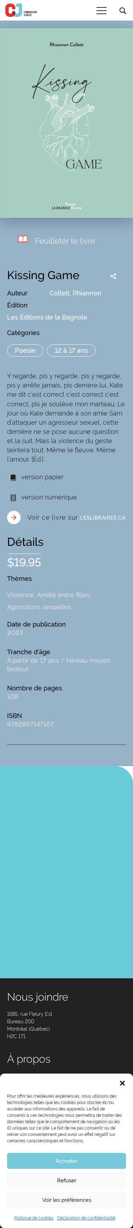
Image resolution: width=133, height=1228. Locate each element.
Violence (20, 595)
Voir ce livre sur (76, 517)
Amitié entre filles (63, 595)
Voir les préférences (66, 1200)
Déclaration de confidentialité (86, 1218)
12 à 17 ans (71, 350)
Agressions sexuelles (39, 607)
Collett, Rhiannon (75, 293)
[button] (122, 1082)
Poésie (25, 350)
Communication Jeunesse (21, 10)
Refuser (66, 1180)
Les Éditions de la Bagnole (47, 317)
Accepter (66, 1161)
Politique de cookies (34, 1218)
